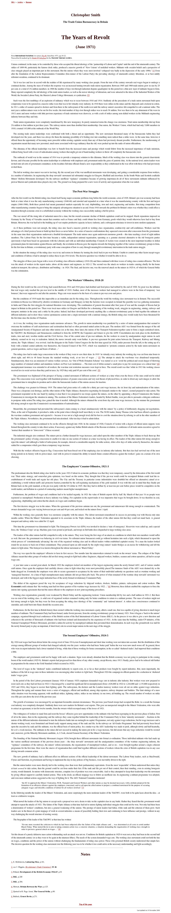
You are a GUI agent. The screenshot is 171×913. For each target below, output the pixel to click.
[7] (83, 787)
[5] (99, 370)
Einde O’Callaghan (39, 58)
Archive (20, 2)
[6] (109, 586)
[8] (59, 829)
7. (12, 891)
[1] (153, 70)
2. (12, 867)
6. (12, 886)
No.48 (44, 55)
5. (12, 881)
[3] (99, 357)
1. (12, 862)
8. (12, 896)
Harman (29, 2)
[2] (88, 95)
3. (12, 872)
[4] (158, 363)
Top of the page (85, 904)
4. (12, 876)
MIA (13, 2)
